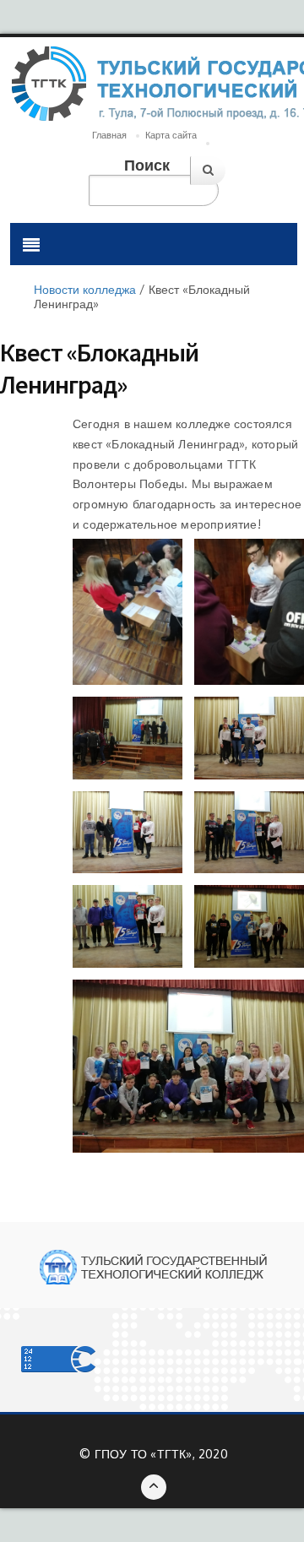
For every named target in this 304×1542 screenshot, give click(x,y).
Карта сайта (171, 135)
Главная (109, 135)
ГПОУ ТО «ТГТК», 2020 (161, 1454)
